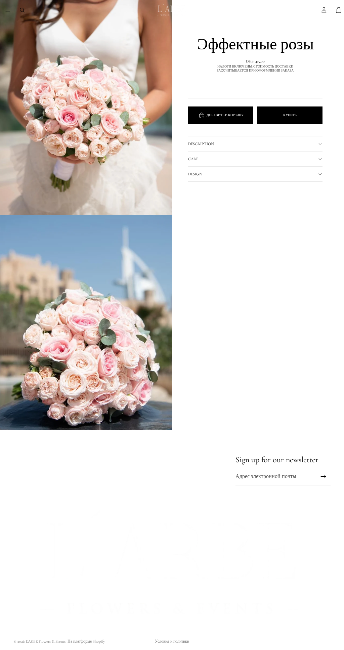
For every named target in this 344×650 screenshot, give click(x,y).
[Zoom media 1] (86, 107)
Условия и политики (172, 641)
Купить (290, 115)
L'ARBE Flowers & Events (46, 641)
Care (193, 159)
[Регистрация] (323, 477)
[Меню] (7, 10)
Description (201, 143)
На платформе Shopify (86, 641)
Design (195, 174)
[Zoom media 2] (86, 322)
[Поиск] (22, 10)
